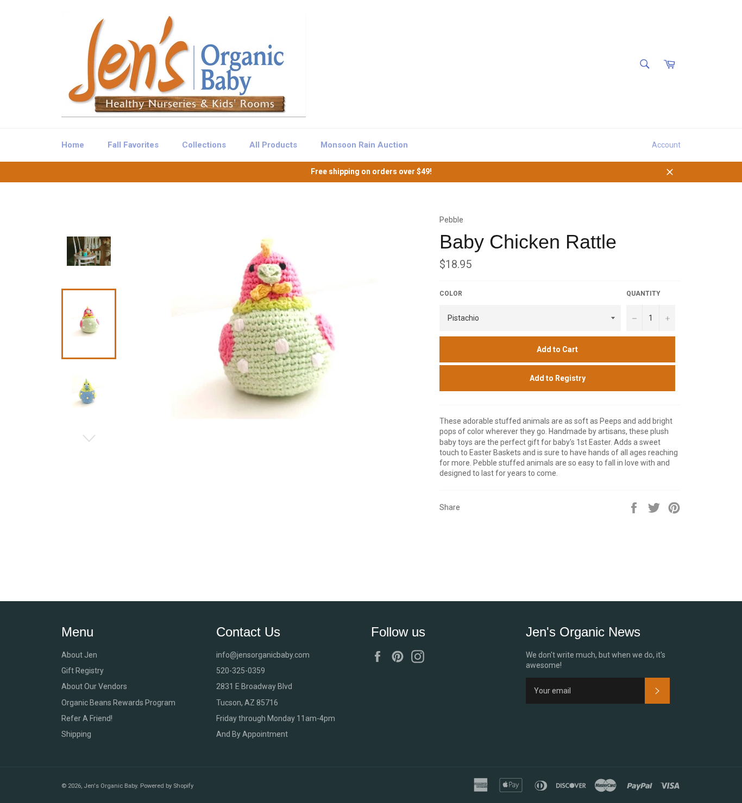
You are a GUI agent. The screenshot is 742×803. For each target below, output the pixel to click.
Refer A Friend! (86, 718)
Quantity (643, 293)
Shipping (76, 734)
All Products (273, 145)
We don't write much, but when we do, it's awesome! (595, 660)
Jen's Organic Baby (110, 785)
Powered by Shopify (166, 785)
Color (450, 293)
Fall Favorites (133, 145)
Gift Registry (82, 670)
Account (666, 145)
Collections (204, 145)
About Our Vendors (94, 686)
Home (72, 145)
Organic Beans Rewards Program (118, 702)
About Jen (79, 655)
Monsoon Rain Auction (364, 145)
